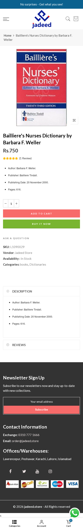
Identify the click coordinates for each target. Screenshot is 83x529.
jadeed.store (33, 506)
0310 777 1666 (28, 435)
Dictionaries (37, 264)
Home (7, 35)
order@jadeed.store (25, 441)
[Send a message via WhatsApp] (74, 513)
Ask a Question (16, 238)
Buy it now (41, 224)
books (24, 264)
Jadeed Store (23, 253)
